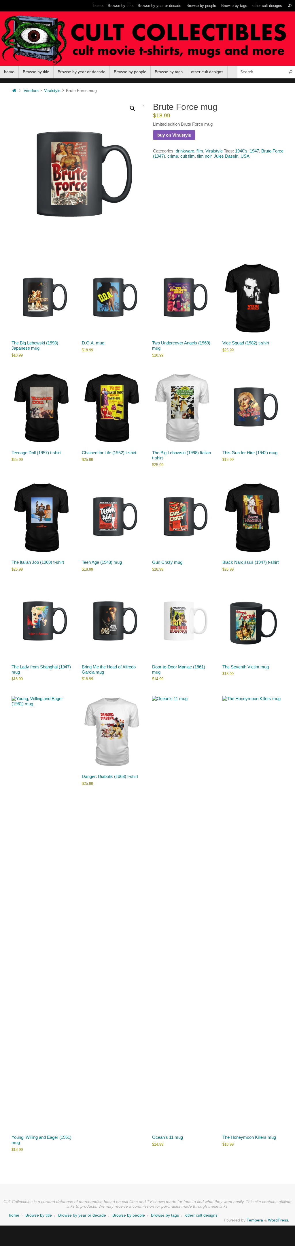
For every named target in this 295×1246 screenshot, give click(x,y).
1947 (254, 150)
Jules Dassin (226, 156)
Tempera (255, 1220)
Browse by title (120, 5)
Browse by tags (234, 5)
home (98, 5)
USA (245, 156)
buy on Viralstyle (174, 135)
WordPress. (278, 1220)
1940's (241, 150)
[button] (132, 108)
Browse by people (201, 5)
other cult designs (267, 5)
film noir (204, 156)
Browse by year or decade (159, 5)
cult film (187, 156)
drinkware (185, 150)
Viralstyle (52, 90)
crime (172, 156)
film (199, 150)
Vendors (31, 90)
